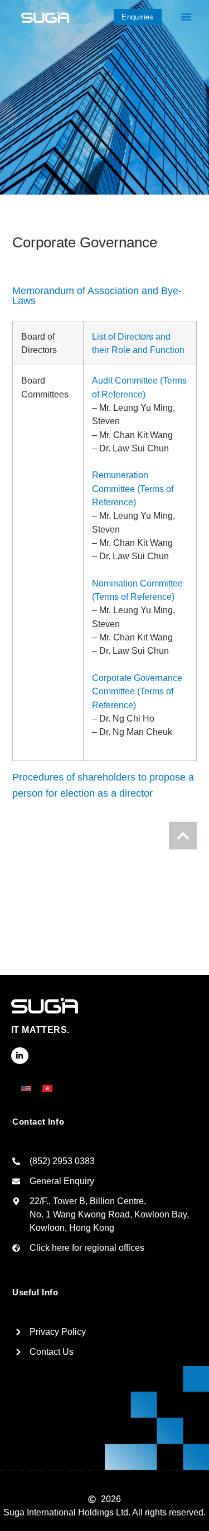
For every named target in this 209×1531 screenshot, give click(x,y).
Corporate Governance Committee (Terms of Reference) (137, 691)
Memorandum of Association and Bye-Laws (97, 295)
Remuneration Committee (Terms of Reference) (132, 488)
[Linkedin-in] (19, 1056)
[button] (186, 16)
